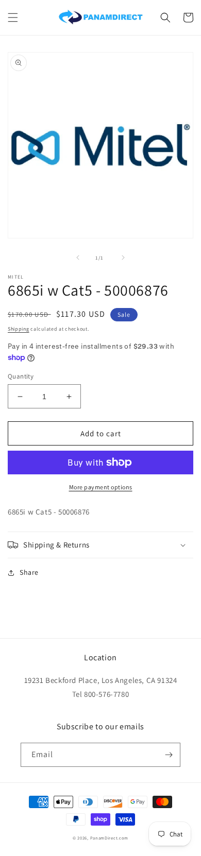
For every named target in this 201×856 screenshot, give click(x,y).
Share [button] (29, 572)
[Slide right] (123, 257)
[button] (13, 17)
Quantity (21, 376)
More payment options (100, 487)
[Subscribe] (168, 755)
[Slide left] (77, 257)
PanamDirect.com (109, 838)
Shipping (18, 329)
